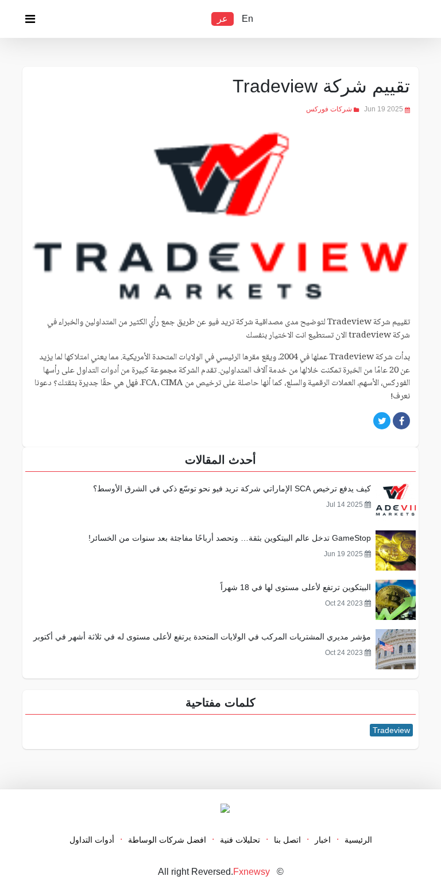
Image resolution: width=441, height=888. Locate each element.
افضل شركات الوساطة (167, 839)
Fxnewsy (251, 872)
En (247, 19)
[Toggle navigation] (30, 21)
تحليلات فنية (240, 839)
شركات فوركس (329, 109)
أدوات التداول (91, 839)
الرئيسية (358, 839)
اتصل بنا (287, 839)
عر (222, 19)
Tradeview (391, 730)
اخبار (323, 839)
